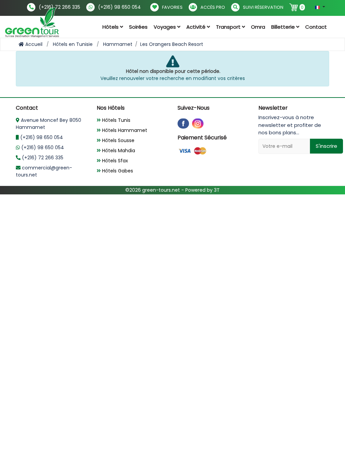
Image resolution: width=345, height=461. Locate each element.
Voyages (165, 26)
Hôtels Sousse (117, 140)
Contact (316, 26)
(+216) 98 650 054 (119, 7)
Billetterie (283, 26)
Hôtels (111, 26)
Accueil (33, 44)
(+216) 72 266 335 (59, 7)
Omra (258, 26)
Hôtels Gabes (117, 170)
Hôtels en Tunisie (73, 44)
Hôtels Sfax (114, 160)
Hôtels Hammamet (124, 130)
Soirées (138, 26)
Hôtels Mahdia (118, 150)
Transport (229, 26)
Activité (196, 26)
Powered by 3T (202, 190)
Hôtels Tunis (115, 120)
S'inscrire (326, 146)
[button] (320, 7)
